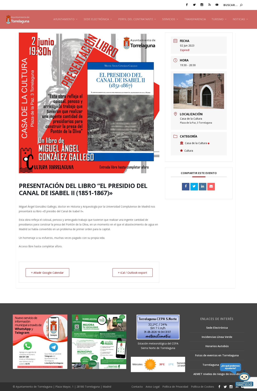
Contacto (137, 386)
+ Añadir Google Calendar (47, 272)
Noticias (239, 19)
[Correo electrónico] (211, 186)
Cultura (188, 150)
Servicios (168, 19)
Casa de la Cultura (196, 143)
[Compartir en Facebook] (185, 186)
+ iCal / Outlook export (132, 272)
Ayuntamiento (64, 19)
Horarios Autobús (217, 346)
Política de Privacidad (175, 386)
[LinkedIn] (202, 186)
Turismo (217, 19)
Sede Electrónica (96, 19)
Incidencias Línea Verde (217, 337)
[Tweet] (194, 186)
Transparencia (195, 19)
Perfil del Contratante (135, 19)
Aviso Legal (153, 386)
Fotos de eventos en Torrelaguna (217, 355)
